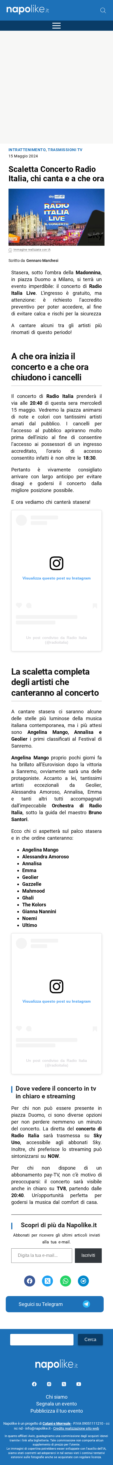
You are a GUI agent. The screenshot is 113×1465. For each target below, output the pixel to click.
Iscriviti (88, 1255)
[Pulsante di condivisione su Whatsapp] (65, 1280)
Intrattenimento (27, 150)
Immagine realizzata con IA (31, 249)
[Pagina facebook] (34, 1385)
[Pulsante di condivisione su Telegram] (83, 1280)
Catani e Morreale (57, 1423)
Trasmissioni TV (65, 150)
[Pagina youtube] (79, 1385)
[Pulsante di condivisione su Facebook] (29, 1280)
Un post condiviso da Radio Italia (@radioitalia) (56, 639)
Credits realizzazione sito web (76, 1428)
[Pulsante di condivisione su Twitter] (47, 1280)
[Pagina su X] (64, 1385)
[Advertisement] (56, 87)
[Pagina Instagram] (49, 1385)
